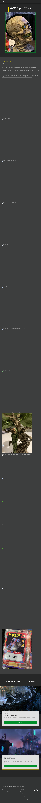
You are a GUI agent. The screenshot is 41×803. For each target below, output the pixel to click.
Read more (20, 722)
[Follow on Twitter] (34, 789)
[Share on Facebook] (5, 63)
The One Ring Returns (11, 715)
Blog (20, 791)
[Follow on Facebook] (35, 789)
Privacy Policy (22, 796)
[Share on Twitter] (8, 63)
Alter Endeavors (35, 799)
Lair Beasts (21, 789)
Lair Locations (5, 793)
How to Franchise (5, 791)
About (3, 789)
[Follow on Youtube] (37, 789)
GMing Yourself (9, 759)
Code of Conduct (22, 793)
